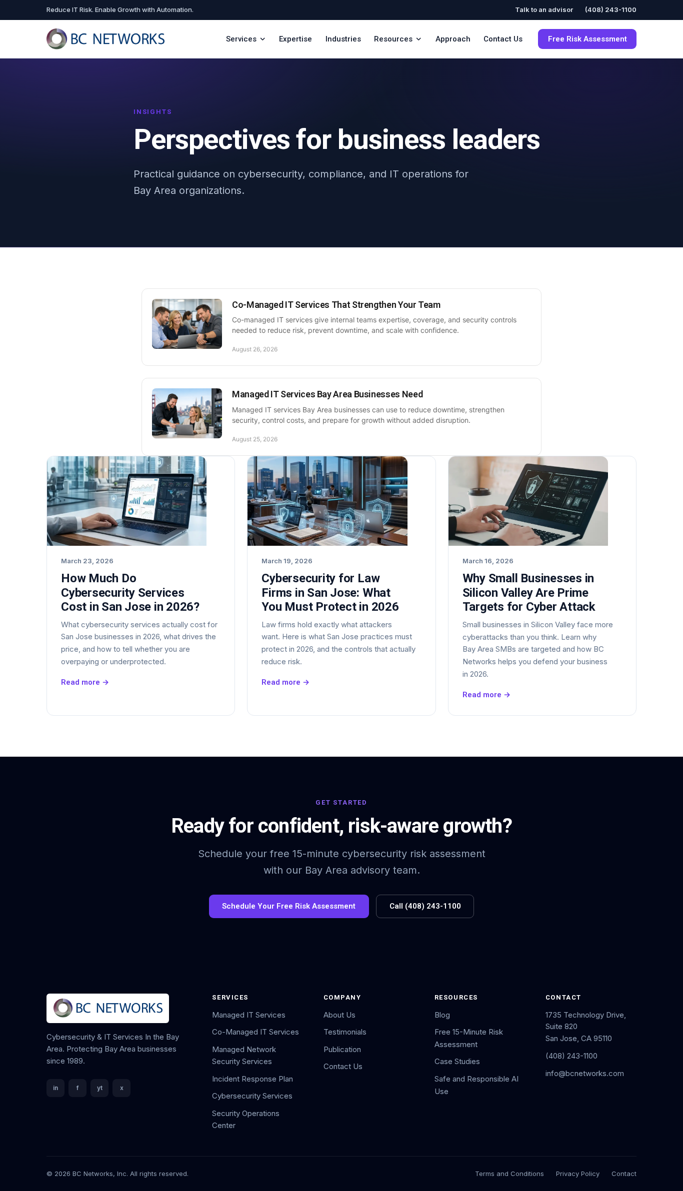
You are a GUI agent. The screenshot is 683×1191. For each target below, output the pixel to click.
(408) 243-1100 (610, 9)
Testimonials (345, 1032)
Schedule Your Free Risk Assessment (289, 906)
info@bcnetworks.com (585, 1073)
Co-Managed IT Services (255, 1032)
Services (241, 38)
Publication (342, 1049)
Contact (624, 1174)
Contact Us (503, 38)
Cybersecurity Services (252, 1096)
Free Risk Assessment (587, 38)
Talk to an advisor (544, 9)
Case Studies (457, 1061)
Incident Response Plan (252, 1079)
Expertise (295, 38)
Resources (393, 38)
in (55, 1088)
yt (99, 1088)
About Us (340, 1015)
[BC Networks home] (105, 38)
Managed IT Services (249, 1015)
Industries (343, 38)
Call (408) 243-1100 (425, 906)
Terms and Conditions (509, 1174)
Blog (442, 1015)
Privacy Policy (578, 1174)
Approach (453, 38)
